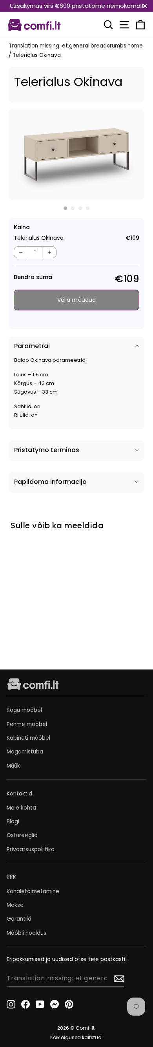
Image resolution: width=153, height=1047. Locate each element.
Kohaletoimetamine (33, 891)
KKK (11, 877)
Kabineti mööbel (28, 738)
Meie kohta (21, 808)
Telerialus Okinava (29, 603)
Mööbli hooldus (26, 933)
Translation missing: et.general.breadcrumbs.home (76, 45)
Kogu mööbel (24, 710)
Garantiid (19, 919)
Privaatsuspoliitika (31, 849)
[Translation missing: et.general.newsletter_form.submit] (119, 978)
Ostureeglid (22, 835)
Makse (15, 905)
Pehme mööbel (27, 724)
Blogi (13, 821)
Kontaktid (19, 793)
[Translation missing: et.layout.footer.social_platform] (11, 1004)
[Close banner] (144, 6)
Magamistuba (25, 751)
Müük (13, 766)
